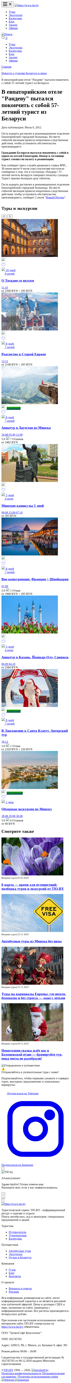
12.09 (19, 434)
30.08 (19, 816)
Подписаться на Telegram (22, 1093)
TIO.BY (8, 1370)
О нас (12, 1269)
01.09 (4, 586)
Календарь (15, 18)
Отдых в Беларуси (20, 1257)
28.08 (5, 816)
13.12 (4, 361)
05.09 (12, 434)
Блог (12, 21)
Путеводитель (17, 1232)
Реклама (14, 1291)
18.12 (4, 741)
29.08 (5, 434)
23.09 (12, 512)
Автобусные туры (20, 1250)
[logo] (27, 5)
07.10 (19, 512)
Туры (12, 11)
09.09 (5, 512)
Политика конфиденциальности (21, 1373)
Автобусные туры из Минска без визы (31, 941)
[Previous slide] (4, 217)
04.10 (12, 664)
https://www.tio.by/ (12, 1326)
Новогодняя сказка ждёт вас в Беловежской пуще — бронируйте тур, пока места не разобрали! (31, 1054)
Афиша (13, 28)
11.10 (4, 287)
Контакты (15, 1276)
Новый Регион (55, 197)
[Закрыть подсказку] (2, 1168)
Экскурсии (15, 15)
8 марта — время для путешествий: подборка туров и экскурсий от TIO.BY (32, 887)
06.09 (5, 664)
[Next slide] (9, 217)
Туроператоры (18, 1235)
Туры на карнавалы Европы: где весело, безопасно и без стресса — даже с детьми (33, 996)
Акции (13, 24)
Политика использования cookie (38, 1376)
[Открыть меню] (7, 4)
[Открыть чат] (3, 1195)
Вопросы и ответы (20, 1288)
